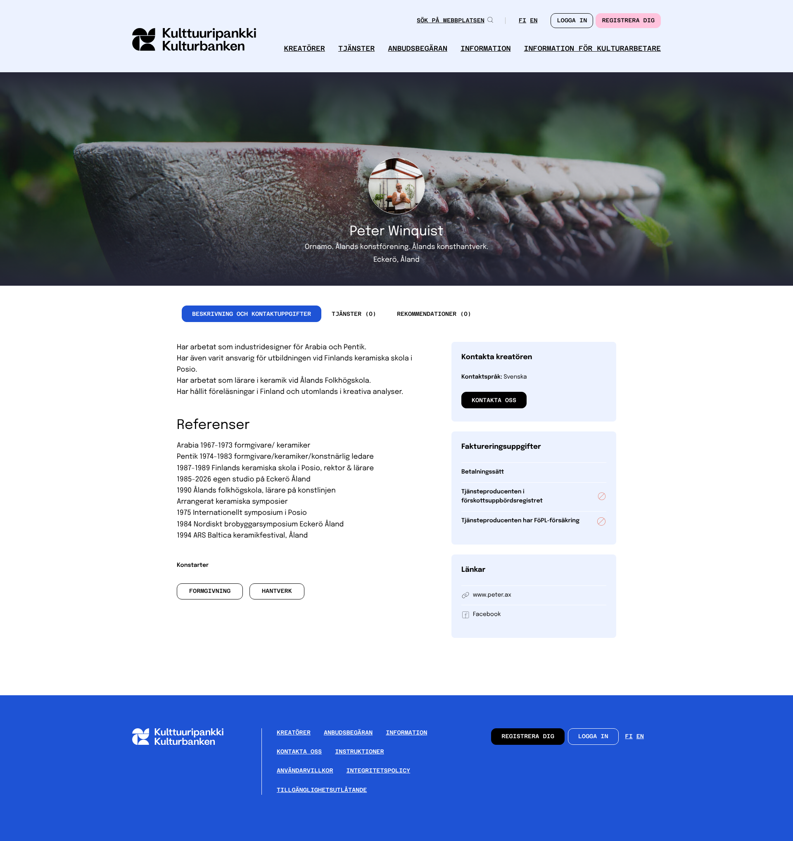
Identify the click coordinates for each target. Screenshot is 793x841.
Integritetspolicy (379, 771)
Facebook (487, 615)
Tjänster (356, 48)
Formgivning (209, 591)
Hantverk (277, 591)
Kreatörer (304, 48)
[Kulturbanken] (184, 742)
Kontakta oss (494, 400)
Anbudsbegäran (417, 48)
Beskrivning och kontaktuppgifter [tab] (251, 313)
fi (522, 21)
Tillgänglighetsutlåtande (322, 790)
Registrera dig (628, 20)
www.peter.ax (492, 595)
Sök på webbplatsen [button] (450, 20)
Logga (572, 20)
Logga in (593, 736)
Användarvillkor (305, 771)
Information (486, 48)
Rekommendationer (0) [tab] (434, 313)
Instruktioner (359, 752)
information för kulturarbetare (592, 48)
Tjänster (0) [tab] (354, 313)
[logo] (194, 40)
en (533, 21)
